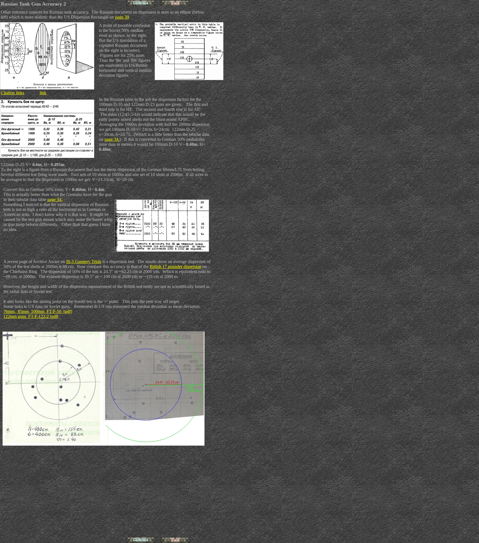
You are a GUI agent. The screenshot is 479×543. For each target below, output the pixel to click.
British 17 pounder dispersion (175, 266)
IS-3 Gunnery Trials (83, 261)
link (43, 92)
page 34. (112, 139)
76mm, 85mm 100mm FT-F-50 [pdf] (37, 311)
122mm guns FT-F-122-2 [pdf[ (30, 316)
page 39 (122, 17)
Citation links (12, 92)
